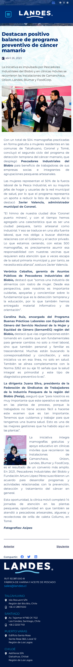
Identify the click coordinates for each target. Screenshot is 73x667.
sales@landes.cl (15, 586)
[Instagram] (64, 2)
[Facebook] (60, 2)
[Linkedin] (67, 2)
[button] (53, 2)
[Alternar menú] (8, 14)
